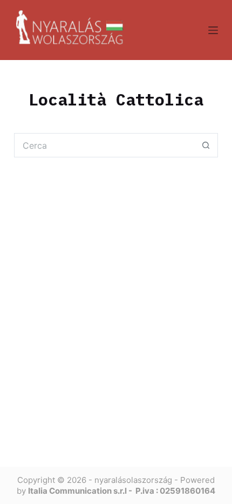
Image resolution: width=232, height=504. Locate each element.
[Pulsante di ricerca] (206, 145)
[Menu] (213, 30)
